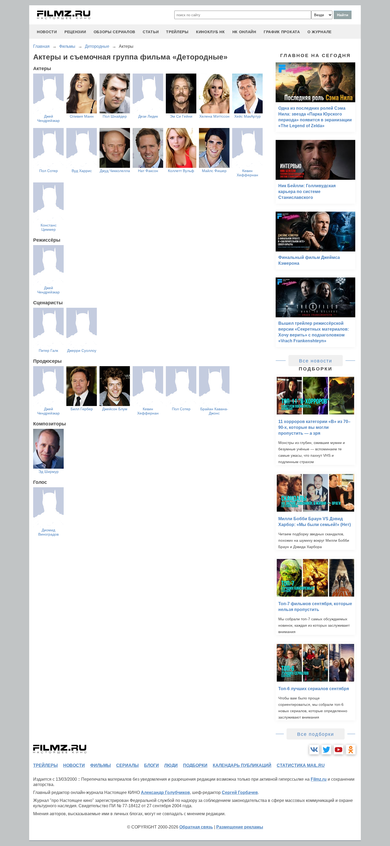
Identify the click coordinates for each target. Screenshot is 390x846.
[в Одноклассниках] (351, 749)
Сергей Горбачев (240, 792)
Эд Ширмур (48, 471)
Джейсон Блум (114, 409)
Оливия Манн (82, 116)
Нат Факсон (148, 171)
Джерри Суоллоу (81, 350)
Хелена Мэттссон (214, 116)
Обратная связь (196, 827)
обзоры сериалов (115, 32)
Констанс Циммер (49, 227)
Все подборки (315, 734)
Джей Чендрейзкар (48, 118)
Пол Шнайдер (115, 116)
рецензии (75, 32)
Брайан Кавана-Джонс (214, 411)
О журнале (319, 32)
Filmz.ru (319, 779)
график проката (282, 32)
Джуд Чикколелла (115, 171)
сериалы (127, 765)
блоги (151, 765)
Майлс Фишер (214, 171)
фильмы (100, 765)
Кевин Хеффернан (247, 173)
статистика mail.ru (301, 765)
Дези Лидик (148, 116)
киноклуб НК (210, 32)
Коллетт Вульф (181, 171)
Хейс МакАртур (247, 116)
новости (47, 32)
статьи (151, 32)
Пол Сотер (48, 171)
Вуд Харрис (82, 171)
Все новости (315, 361)
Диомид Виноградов (48, 532)
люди (171, 765)
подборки (195, 765)
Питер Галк (48, 350)
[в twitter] (326, 749)
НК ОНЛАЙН (244, 32)
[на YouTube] (338, 749)
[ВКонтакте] (314, 749)
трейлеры (177, 32)
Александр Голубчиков (165, 792)
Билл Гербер (82, 409)
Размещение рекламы (239, 827)
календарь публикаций (242, 765)
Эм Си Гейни (181, 116)
